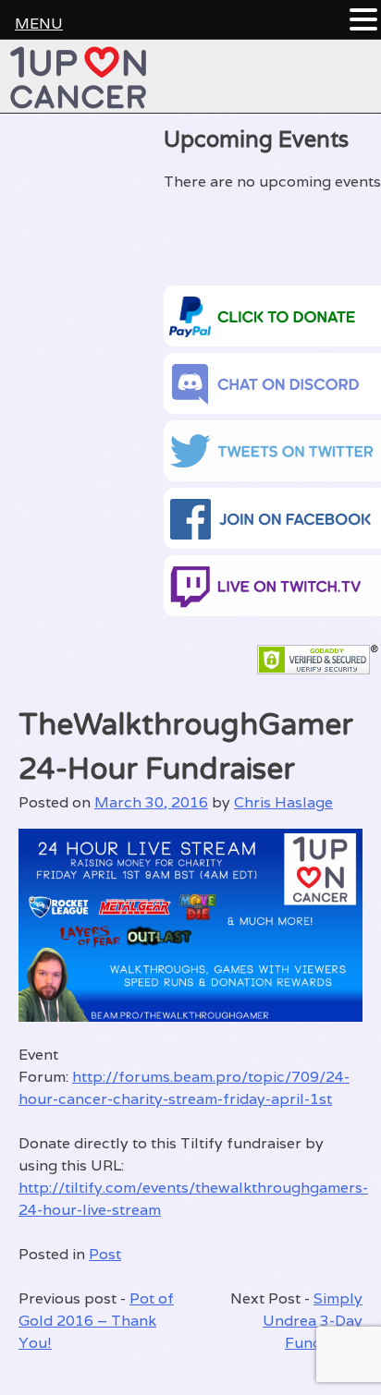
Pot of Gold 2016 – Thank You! (96, 1321)
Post (105, 1254)
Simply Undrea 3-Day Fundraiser (313, 1321)
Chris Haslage (283, 802)
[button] (363, 20)
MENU (39, 23)
